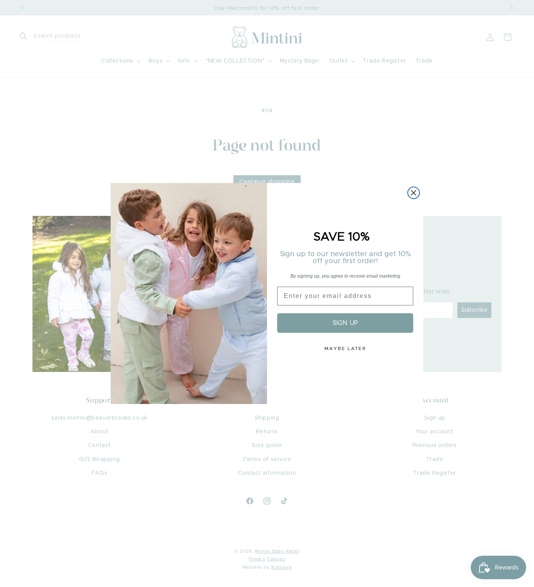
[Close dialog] (413, 193)
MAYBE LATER (345, 348)
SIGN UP (345, 323)
